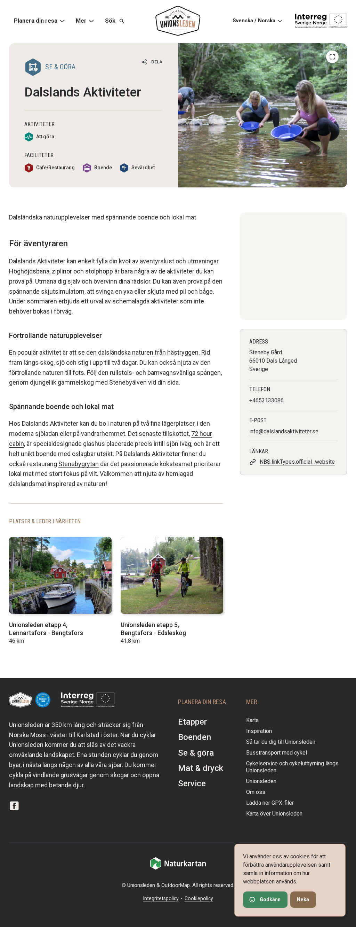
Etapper (192, 722)
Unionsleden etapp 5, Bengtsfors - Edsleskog (153, 628)
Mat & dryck (200, 768)
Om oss (255, 792)
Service (192, 783)
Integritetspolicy (161, 898)
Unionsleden (261, 781)
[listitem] (262, 115)
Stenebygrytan (78, 464)
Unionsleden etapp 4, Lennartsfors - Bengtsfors (46, 628)
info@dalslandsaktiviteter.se (283, 431)
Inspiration (259, 731)
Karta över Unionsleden (274, 813)
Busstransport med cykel (276, 752)
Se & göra (196, 753)
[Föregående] (332, 57)
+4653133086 (266, 400)
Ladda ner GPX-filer (270, 802)
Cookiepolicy (199, 898)
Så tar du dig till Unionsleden (280, 742)
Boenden (194, 737)
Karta (252, 720)
